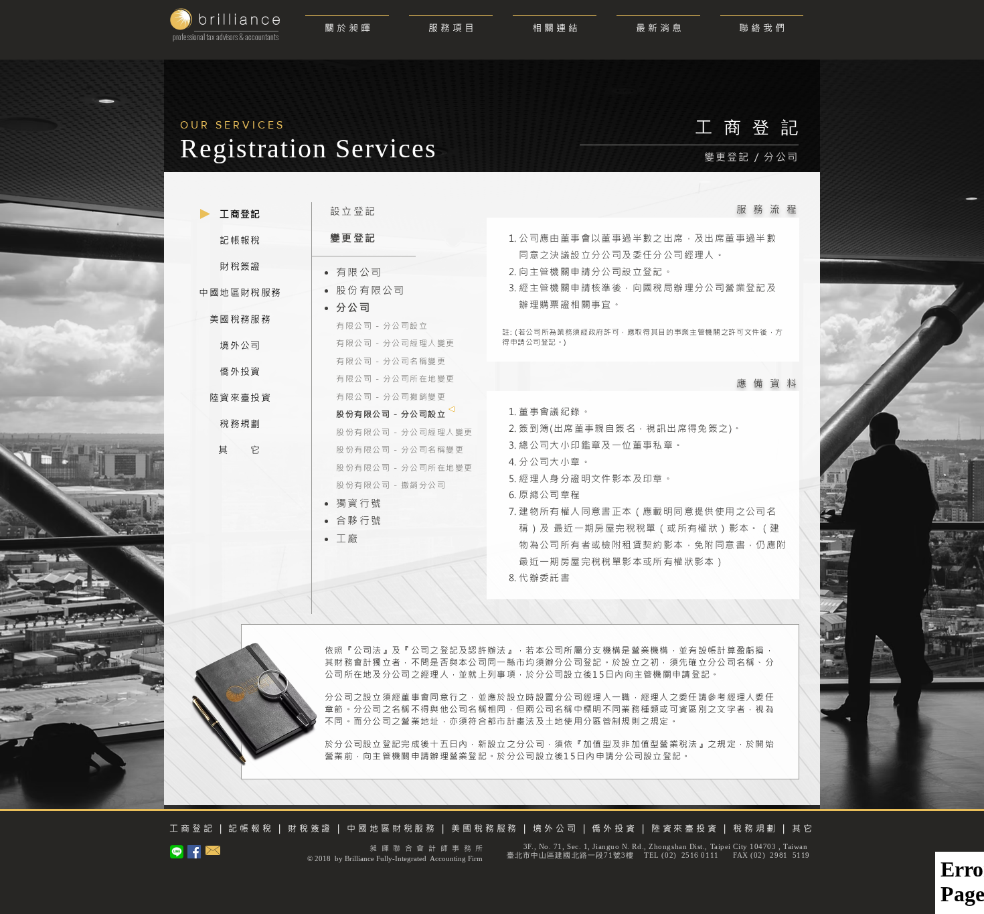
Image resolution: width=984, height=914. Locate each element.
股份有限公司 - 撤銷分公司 (391, 484)
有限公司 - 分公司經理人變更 (395, 342)
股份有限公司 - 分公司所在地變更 (404, 467)
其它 (803, 828)
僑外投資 (614, 828)
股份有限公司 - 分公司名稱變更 (400, 449)
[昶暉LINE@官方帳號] (176, 851)
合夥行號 (359, 520)
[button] (451, 21)
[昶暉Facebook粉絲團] (194, 851)
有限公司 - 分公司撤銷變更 (391, 396)
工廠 (347, 538)
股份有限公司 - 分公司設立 (391, 413)
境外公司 (555, 828)
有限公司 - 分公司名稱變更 (391, 361)
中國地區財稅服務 (392, 828)
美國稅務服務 (485, 828)
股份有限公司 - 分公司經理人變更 (404, 432)
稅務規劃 (755, 828)
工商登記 (192, 828)
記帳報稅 (251, 828)
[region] (240, 215)
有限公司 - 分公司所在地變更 (395, 378)
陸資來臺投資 (683, 828)
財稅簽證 (308, 828)
